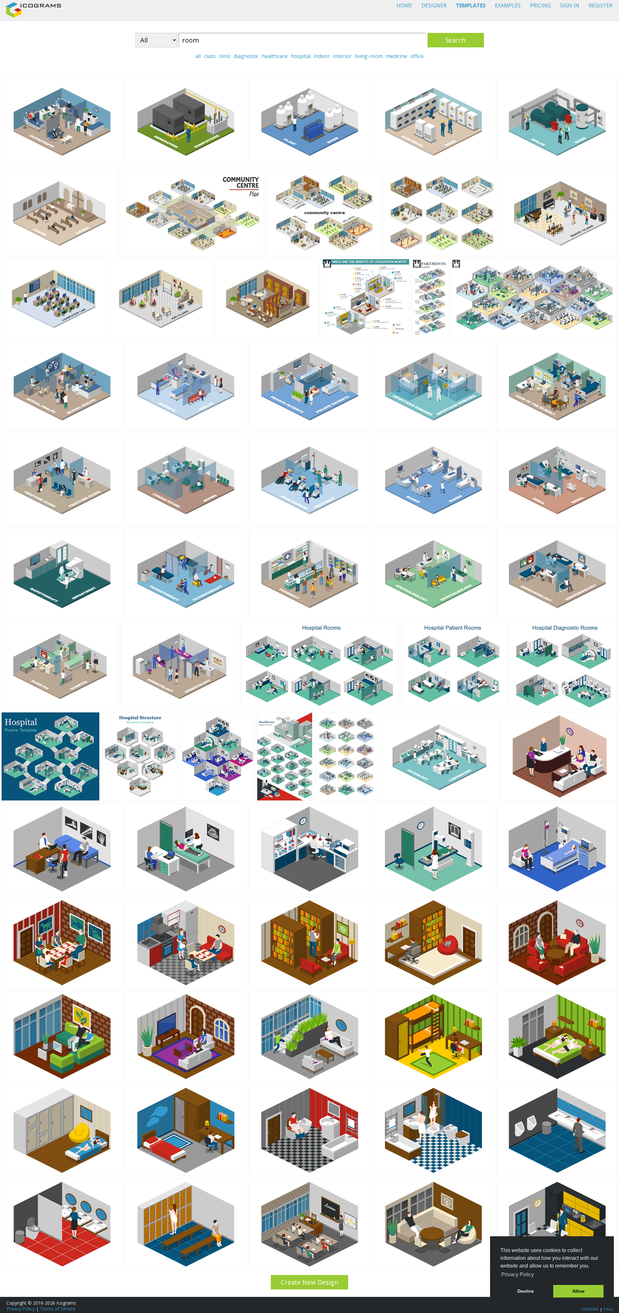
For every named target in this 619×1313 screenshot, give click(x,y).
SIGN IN (569, 5)
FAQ (608, 1309)
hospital (300, 56)
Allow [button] (578, 1291)
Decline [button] (525, 1291)
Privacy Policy (20, 1309)
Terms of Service (57, 1309)
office (417, 56)
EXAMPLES (508, 5)
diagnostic (246, 56)
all (198, 56)
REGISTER (601, 5)
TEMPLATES (471, 5)
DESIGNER (434, 5)
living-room (369, 56)
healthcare (275, 56)
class (210, 56)
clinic (225, 56)
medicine (396, 56)
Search (455, 40)
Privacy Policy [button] (517, 1274)
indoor (322, 56)
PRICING (540, 5)
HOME (404, 5)
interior (342, 56)
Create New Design (310, 1282)
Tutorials (589, 1309)
